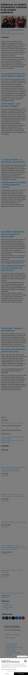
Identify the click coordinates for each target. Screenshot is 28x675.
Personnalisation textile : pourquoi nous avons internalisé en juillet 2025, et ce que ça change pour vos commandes (13, 547)
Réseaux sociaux (11, 651)
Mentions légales (10, 637)
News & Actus (7, 32)
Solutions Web (11, 649)
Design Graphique (11, 645)
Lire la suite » (5, 475)
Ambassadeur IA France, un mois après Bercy (14, 522)
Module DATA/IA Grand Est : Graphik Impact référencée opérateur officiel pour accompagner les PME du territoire (13, 469)
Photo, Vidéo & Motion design (15, 647)
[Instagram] (6, 618)
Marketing (7, 603)
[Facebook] (3, 618)
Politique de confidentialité (12, 634)
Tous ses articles (18, 423)
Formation (9, 654)
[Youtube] (23, 618)
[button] (4, 429)
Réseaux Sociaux (8, 607)
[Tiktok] (10, 618)
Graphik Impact (21, 33)
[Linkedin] (16, 618)
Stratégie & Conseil (12, 644)
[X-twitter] (13, 618)
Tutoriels (6, 609)
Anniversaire (6, 33)
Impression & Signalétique (14, 653)
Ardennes (13, 33)
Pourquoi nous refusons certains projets (12, 593)
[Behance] (19, 618)
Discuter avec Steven (7, 423)
